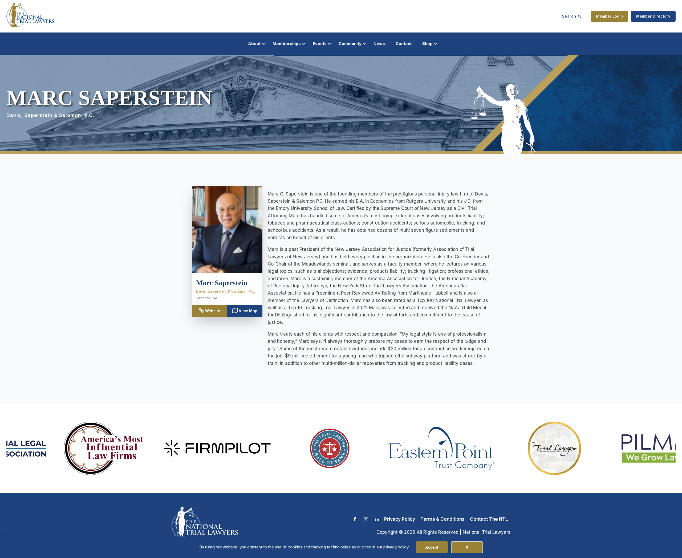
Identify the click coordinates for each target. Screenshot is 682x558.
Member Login (609, 16)
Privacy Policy (399, 519)
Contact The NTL (489, 519)
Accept (431, 547)
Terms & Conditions (442, 519)
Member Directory (653, 16)
